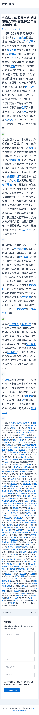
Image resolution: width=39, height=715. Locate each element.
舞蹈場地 (26, 230)
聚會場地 (28, 41)
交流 (14, 58)
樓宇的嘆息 (8, 3)
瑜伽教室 (26, 324)
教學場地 (14, 54)
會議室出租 (15, 160)
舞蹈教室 (26, 297)
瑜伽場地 (7, 440)
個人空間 (22, 442)
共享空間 (24, 457)
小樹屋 (15, 180)
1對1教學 (29, 87)
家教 (12, 66)
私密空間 (12, 50)
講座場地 (14, 423)
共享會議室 (20, 37)
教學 (23, 107)
